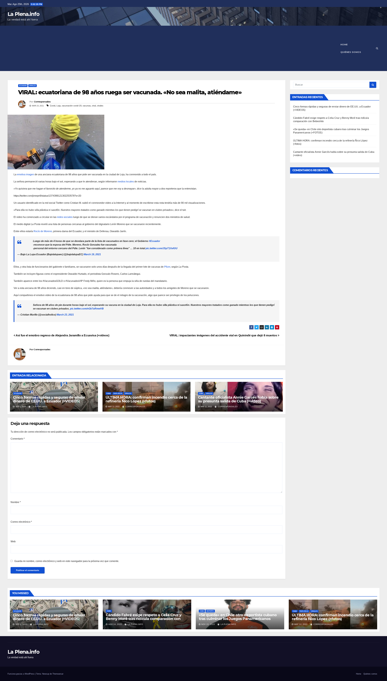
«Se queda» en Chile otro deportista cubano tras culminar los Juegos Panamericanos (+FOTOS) (238, 619)
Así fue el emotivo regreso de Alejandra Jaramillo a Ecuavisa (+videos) (62, 335)
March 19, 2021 (92, 254)
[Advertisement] (172, 48)
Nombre (16, 502)
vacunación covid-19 (71, 105)
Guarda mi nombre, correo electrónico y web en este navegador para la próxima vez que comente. (66, 561)
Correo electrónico (21, 522)
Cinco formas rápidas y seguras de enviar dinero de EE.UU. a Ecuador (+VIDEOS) (49, 399)
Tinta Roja (117, 393)
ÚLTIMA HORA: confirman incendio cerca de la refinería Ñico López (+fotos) (146, 399)
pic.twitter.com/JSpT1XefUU (161, 248)
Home (344, 44)
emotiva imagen (25, 174)
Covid (52, 105)
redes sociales (65, 217)
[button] (377, 48)
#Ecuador (154, 241)
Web (13, 541)
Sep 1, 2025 (21, 624)
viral (94, 105)
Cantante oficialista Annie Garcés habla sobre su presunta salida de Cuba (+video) (238, 399)
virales (100, 105)
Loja (59, 105)
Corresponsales (42, 101)
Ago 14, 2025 (115, 624)
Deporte (210, 611)
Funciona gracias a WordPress (21, 674)
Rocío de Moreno (43, 231)
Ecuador (23, 85)
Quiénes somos (350, 52)
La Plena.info (23, 14)
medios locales (126, 181)
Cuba (108, 393)
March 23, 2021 (65, 314)
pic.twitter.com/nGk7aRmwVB (87, 308)
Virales (32, 85)
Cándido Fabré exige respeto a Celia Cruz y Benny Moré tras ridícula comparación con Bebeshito (143, 619)
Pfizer (167, 266)
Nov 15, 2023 (208, 624)
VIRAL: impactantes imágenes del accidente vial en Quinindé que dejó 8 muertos (223, 335)
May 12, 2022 (301, 624)
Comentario (18, 438)
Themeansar (57, 674)
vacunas (87, 105)
